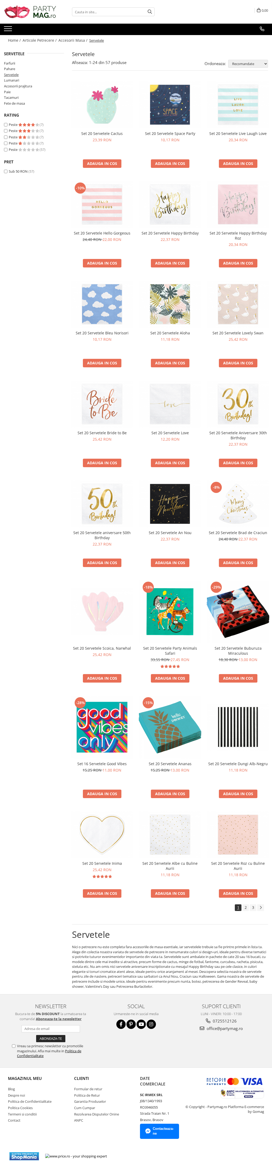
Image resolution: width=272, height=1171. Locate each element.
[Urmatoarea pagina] (260, 907)
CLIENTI (81, 1078)
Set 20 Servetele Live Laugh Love (238, 133)
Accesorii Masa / (73, 40)
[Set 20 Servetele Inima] (102, 834)
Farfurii (9, 63)
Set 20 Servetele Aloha (170, 332)
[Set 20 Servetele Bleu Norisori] (102, 304)
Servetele (11, 74)
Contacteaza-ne (163, 1131)
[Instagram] (151, 1024)
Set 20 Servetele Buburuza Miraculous (238, 651)
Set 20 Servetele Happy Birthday (170, 233)
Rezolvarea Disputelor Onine (96, 1114)
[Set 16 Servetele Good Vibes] (102, 727)
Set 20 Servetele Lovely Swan (238, 332)
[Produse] (8, 30)
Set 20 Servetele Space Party (170, 133)
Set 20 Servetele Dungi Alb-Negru (238, 763)
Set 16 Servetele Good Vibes (102, 763)
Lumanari (11, 80)
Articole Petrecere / (40, 40)
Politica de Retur (87, 1095)
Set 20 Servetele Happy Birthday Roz (238, 236)
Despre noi (16, 1095)
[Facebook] (121, 1024)
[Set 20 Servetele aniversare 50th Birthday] (102, 503)
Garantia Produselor (90, 1101)
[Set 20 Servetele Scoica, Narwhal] (102, 611)
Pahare (9, 68)
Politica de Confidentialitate (30, 1101)
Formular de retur (88, 1089)
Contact (14, 1120)
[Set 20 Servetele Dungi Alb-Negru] (238, 727)
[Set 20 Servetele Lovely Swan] (238, 304)
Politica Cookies (20, 1107)
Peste (13, 124)
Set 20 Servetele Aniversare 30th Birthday (238, 435)
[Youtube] (141, 1024)
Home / (15, 40)
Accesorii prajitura (18, 86)
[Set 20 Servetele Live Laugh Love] (238, 104)
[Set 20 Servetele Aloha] (170, 304)
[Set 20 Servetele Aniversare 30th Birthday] (238, 404)
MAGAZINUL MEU (25, 1078)
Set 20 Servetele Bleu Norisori (102, 332)
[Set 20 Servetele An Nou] (170, 503)
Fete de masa (14, 103)
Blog (11, 1089)
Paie (7, 92)
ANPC (78, 1120)
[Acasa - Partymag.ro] (30, 12)
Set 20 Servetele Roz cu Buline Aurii (238, 866)
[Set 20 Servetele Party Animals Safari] (170, 611)
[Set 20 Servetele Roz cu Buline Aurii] (238, 834)
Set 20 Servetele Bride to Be (102, 432)
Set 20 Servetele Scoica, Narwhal (102, 648)
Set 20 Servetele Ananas (170, 763)
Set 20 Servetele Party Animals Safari (170, 651)
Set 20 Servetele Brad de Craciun (238, 532)
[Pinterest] (131, 1024)
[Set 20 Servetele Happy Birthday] (170, 204)
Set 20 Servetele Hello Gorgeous (102, 233)
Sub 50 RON (18, 171)
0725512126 (224, 1021)
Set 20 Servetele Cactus (102, 133)
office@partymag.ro (224, 1028)
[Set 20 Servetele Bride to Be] (102, 404)
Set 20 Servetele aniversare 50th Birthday (102, 535)
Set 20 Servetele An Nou (170, 532)
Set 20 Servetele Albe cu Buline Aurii (170, 866)
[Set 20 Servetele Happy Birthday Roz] (238, 204)
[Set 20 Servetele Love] (170, 404)
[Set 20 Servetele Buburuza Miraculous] (238, 611)
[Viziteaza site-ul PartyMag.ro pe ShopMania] (24, 1156)
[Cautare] (150, 11)
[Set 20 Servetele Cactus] (102, 104)
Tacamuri (11, 97)
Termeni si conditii (22, 1114)
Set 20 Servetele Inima (102, 863)
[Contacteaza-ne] (262, 29)
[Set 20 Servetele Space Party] (170, 104)
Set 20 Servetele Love (170, 432)
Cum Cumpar (84, 1107)
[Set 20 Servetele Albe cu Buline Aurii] (170, 834)
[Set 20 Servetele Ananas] (170, 727)
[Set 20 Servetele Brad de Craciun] (238, 503)
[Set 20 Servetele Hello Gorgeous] (102, 204)
